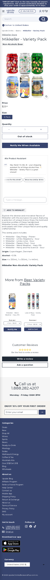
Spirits (5, 439)
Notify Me (12, 329)
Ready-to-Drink (9, 445)
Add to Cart (33, 329)
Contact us (7, 491)
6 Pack (7, 117)
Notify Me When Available (25, 145)
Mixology (6, 448)
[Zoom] (46, 96)
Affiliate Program (9, 482)
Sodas (4, 451)
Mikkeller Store (9, 35)
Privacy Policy (8, 508)
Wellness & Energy (10, 454)
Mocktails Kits (8, 460)
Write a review (25, 359)
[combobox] (25, 19)
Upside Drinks (7, 31)
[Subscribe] (42, 412)
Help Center (7, 488)
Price (5, 103)
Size (4, 113)
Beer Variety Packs (32, 282)
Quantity (7, 124)
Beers (18, 31)
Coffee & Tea (7, 457)
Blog (4, 466)
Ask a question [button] (25, 365)
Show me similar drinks (35, 180)
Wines (5, 436)
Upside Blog (7, 479)
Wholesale (6, 469)
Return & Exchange (10, 500)
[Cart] (46, 11)
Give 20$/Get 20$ (10, 463)
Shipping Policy (9, 497)
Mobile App (7, 494)
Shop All (5, 433)
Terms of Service (9, 505)
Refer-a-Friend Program (12, 485)
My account (7, 515)
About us (6, 503)
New (4, 430)
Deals (4, 427)
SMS (4, 512)
